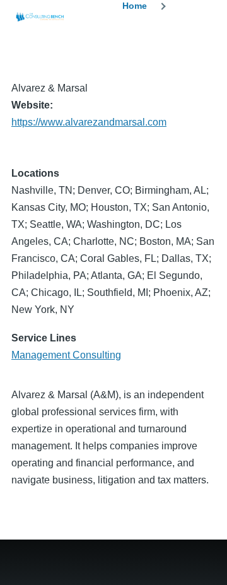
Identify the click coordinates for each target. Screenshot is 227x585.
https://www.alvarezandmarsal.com (88, 122)
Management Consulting (66, 355)
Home (134, 6)
